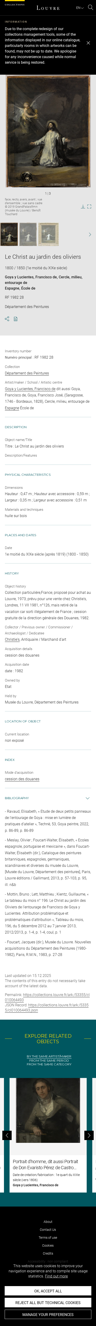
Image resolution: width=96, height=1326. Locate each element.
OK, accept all (48, 1291)
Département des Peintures (27, 373)
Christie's (12, 639)
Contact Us (48, 1230)
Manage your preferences (48, 1314)
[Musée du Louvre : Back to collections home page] (48, 7)
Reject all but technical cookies (48, 1303)
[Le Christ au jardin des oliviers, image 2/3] (28, 234)
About (48, 1222)
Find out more (56, 1276)
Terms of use (48, 1237)
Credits (48, 1253)
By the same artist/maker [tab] (49, 1056)
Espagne (12, 288)
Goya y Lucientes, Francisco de (31, 277)
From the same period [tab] (49, 1060)
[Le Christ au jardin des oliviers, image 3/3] (48, 234)
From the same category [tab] (49, 1064)
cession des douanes (22, 779)
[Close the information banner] (88, 43)
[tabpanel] (48, 1135)
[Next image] (87, 234)
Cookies (48, 1245)
